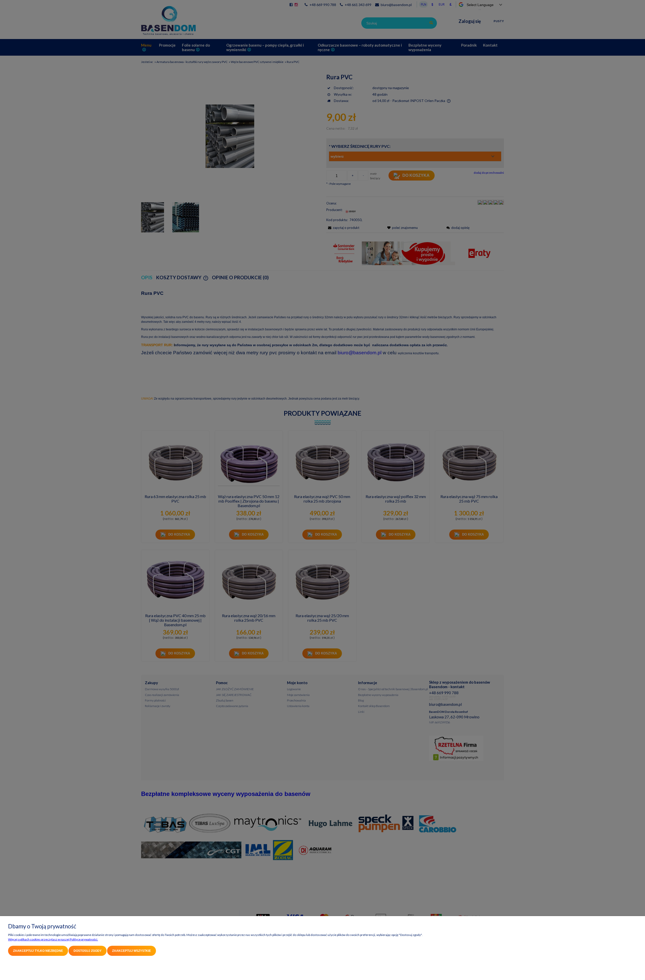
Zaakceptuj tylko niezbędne (38, 951)
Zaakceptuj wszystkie (131, 951)
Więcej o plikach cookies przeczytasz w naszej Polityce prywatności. (53, 939)
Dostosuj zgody (88, 951)
